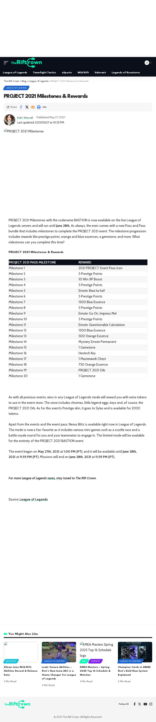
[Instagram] (150, 704)
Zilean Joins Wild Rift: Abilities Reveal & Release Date (20, 671)
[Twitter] (139, 704)
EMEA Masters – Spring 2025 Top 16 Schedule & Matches (95, 671)
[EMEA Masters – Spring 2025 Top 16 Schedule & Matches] (97, 652)
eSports (95, 661)
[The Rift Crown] (26, 62)
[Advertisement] (78, 28)
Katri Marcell (25, 117)
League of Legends (16, 88)
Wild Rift (11, 661)
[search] (139, 63)
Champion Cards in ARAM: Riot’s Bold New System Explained (134, 671)
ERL (84, 661)
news (51, 478)
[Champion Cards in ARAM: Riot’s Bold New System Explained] (135, 652)
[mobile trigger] (7, 62)
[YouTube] (145, 704)
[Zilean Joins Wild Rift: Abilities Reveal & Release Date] (21, 652)
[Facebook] (135, 704)
